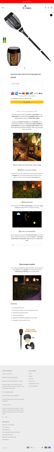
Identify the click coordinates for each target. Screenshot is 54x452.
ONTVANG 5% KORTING (38, 230)
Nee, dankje (39, 234)
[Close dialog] (49, 210)
